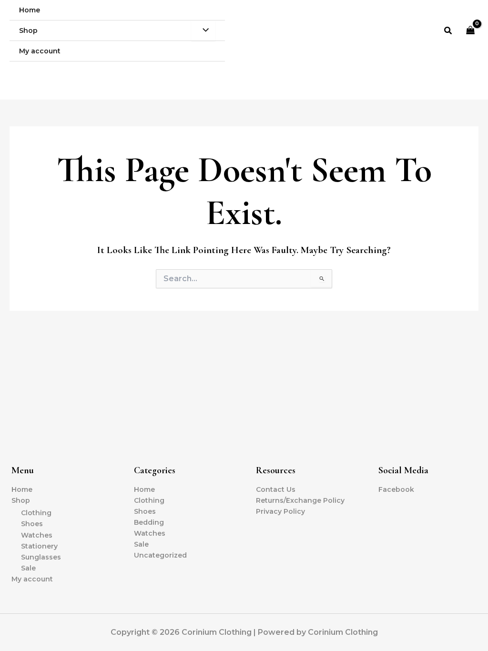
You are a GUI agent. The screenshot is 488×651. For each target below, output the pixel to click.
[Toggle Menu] (203, 30)
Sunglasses (41, 557)
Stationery (39, 546)
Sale (28, 568)
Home (21, 489)
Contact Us (275, 489)
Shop (20, 500)
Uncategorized (160, 555)
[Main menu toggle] (468, 71)
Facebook (396, 489)
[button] (448, 31)
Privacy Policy (280, 511)
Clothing (36, 513)
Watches (36, 535)
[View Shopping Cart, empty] (470, 31)
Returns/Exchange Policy (300, 500)
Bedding (149, 522)
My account (32, 579)
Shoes (32, 523)
